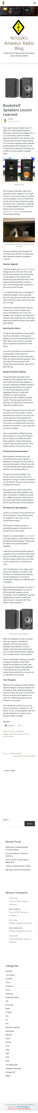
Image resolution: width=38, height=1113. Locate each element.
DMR (8, 1008)
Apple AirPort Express (11, 211)
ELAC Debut (13, 734)
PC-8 (7, 1046)
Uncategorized (11, 1065)
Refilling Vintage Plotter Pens (20, 923)
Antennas (9, 993)
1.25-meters (10, 975)
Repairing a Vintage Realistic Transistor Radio (17, 848)
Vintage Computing (13, 1068)
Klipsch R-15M (23, 734)
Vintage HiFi (19, 731)
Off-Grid (9, 1035)
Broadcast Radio (12, 997)
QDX (7, 1050)
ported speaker (8, 736)
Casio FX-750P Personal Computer (18, 903)
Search (6, 820)
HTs (7, 1023)
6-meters (9, 986)
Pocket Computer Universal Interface (17, 854)
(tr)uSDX (9, 971)
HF (7, 1020)
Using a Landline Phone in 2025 (18, 866)
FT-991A (9, 1012)
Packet (8, 1042)
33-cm (8, 982)
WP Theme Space (23, 1107)
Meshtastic (10, 1031)
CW (7, 1001)
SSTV (8, 1061)
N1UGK (10, 119)
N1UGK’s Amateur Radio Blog (19, 43)
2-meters (9, 979)
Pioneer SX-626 (26, 269)
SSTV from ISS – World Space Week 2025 (17, 861)
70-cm (8, 990)
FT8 (7, 1016)
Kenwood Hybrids (13, 1027)
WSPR (8, 1076)
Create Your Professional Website (19, 1109)
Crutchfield (29, 536)
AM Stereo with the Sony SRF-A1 (18, 870)
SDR (7, 1057)
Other (12, 731)
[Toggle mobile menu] (35, 3)
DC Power (10, 1005)
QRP (7, 1053)
